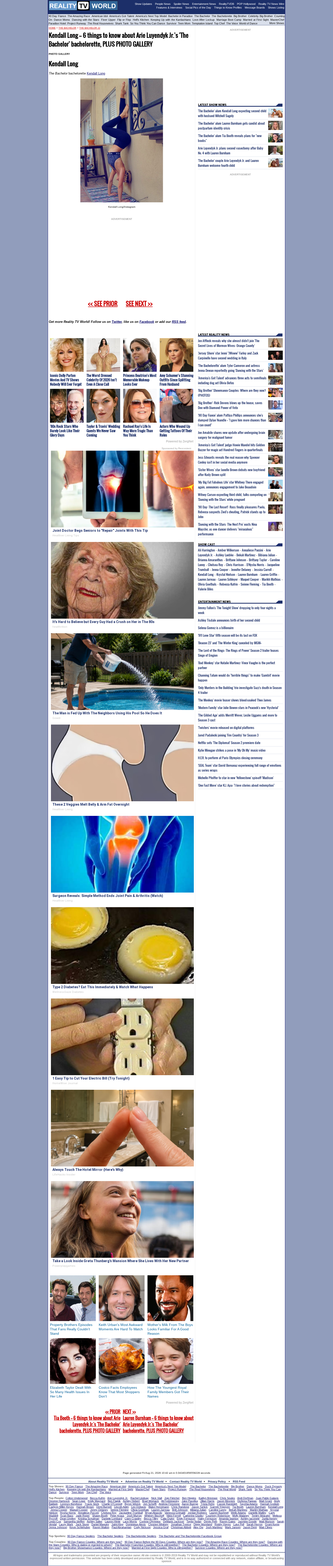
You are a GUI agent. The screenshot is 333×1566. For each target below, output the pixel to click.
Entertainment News (204, 3)
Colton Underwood (77, 1498)
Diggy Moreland (203, 1524)
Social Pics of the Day (198, 7)
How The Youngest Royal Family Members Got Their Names (168, 1392)
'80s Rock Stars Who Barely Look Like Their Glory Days (65, 431)
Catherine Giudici (193, 1515)
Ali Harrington (206, 550)
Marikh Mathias (271, 579)
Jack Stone (82, 1524)
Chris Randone (180, 1506)
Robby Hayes (223, 1524)
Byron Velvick (133, 1503)
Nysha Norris (68, 1512)
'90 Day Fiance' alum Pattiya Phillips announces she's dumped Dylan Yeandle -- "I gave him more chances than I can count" (232, 420)
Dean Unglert (68, 1518)
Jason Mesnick (226, 1501)
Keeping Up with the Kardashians (171, 19)
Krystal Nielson (225, 574)
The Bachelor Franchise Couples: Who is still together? (147, 1544)
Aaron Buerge (190, 1503)
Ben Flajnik (114, 1501)
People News (163, 3)
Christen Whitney (158, 1524)
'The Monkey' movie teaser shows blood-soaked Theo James (234, 700)
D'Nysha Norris (255, 564)
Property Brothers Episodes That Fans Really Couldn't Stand (71, 1329)
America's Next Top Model (151, 16)
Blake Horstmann (158, 1506)
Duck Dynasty (273, 1486)
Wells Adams (238, 1512)
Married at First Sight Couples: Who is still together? (162, 1547)
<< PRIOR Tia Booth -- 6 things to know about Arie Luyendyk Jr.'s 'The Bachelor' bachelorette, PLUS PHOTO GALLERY (87, 1421)
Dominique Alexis (136, 1524)
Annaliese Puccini (252, 550)
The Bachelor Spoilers (110, 1536)
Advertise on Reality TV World (144, 1481)
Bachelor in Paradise (180, 16)
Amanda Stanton (228, 1518)
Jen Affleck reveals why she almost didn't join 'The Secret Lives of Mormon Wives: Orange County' (228, 343)
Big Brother (240, 16)
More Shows (276, 23)
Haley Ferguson (207, 1518)
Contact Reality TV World (186, 1481)
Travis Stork (92, 1503)
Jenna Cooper (220, 569)
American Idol (100, 16)
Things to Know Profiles (228, 7)
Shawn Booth (100, 1515)
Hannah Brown (85, 1506)
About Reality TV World (103, 1481)
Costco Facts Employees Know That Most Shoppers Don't (119, 1392)
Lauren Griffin (269, 574)
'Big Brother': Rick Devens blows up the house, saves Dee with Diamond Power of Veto (230, 405)
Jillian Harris (207, 1501)
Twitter (117, 322)
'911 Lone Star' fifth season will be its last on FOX (227, 635)
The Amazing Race (79, 16)
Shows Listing (276, 7)
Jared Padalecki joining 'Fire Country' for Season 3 (228, 735)
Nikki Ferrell (173, 1515)
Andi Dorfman (245, 1498)
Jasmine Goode (247, 1521)
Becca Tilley (151, 1518)
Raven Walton (101, 1527)
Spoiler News (181, 3)
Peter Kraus (117, 1515)
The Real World (227, 1489)
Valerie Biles (205, 589)
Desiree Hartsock (59, 1501)
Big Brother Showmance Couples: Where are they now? (96, 1547)
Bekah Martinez (245, 554)
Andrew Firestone (169, 1503)
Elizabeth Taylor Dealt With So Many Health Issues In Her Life (70, 1392)
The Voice (232, 23)
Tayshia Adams (249, 1503)
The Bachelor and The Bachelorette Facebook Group (190, 1536)
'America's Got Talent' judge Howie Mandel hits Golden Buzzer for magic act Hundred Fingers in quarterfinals (231, 447)
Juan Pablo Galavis (267, 1498)
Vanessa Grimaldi (175, 1512)
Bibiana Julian (266, 554)
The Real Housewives (101, 23)
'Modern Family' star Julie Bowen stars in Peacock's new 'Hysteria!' (238, 707)
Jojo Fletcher (172, 1498)
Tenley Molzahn (261, 1515)
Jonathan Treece (181, 1524)
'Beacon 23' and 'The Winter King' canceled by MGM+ (229, 642)
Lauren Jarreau (206, 579)
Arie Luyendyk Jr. (117, 1498)
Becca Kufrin (97, 1498)
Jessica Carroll (263, 569)
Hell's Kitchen (141, 19)
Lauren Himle (112, 1521)
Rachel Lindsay (139, 1498)
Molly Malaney (240, 1515)
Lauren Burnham (248, 574)
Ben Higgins (189, 1498)
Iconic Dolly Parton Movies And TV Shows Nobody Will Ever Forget (66, 380)
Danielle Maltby (257, 1512)
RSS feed (179, 322)
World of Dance (248, 23)
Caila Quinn (167, 1518)
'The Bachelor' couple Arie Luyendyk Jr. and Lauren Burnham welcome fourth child (228, 163)
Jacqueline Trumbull (131, 1512)
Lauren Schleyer (228, 579)
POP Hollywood (246, 3)
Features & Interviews (169, 7)
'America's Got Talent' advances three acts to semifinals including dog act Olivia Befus (232, 380)
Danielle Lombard (112, 1518)
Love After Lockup (204, 19)
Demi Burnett (104, 1506)
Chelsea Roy (215, 564)
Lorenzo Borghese (71, 1503)
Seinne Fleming (250, 584)
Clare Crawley (133, 1518)
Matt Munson (266, 1521)
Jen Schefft (150, 1503)
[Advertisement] (166, 1453)
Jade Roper (83, 1515)
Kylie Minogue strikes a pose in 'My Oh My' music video (231, 750)
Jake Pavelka (190, 1501)
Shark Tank (122, 23)
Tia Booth (268, 584)
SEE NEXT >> (139, 303)
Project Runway (76, 23)
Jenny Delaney (99, 1509)
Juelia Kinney (269, 1518)
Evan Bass (66, 1515)
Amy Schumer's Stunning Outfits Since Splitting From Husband (176, 380)
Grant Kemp (272, 1524)
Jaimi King (117, 1524)
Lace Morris (130, 1521)
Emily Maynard (96, 1501)
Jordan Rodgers (197, 1512)
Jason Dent (250, 1527)
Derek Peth (210, 1521)
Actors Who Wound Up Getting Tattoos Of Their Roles (176, 431)
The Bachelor (202, 16)
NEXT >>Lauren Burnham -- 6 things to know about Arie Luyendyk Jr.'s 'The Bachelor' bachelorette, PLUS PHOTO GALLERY (158, 1421)
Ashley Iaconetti (250, 1518)
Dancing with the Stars (85, 19)
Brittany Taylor (258, 559)
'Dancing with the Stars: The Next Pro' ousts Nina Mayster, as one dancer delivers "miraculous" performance (227, 529)
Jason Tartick (200, 1506)
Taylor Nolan (193, 1521)
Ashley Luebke (225, 554)
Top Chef (219, 23)
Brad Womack (150, 1501)
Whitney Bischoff (154, 1515)
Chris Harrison (235, 564)
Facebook (146, 322)
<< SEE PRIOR (103, 303)
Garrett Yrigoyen (220, 1506)
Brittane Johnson (236, 559)
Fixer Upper (108, 19)
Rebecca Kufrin (228, 584)
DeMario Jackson (173, 1521)
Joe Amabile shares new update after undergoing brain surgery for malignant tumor (231, 435)
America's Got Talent (121, 16)
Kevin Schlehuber (79, 1527)
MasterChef (277, 19)
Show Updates (143, 3)
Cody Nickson (142, 1527)
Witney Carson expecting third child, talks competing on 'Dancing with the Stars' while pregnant (232, 497)
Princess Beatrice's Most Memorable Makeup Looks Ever (140, 380)
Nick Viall (156, 1498)
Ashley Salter (94, 1521)
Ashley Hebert (131, 1501)
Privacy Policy (217, 1481)
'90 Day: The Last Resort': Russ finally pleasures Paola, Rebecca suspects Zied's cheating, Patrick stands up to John (231, 511)
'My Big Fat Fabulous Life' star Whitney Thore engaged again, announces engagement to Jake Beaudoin (231, 484)
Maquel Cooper (250, 579)
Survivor (171, 23)
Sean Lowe (78, 1501)
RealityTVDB (226, 3)
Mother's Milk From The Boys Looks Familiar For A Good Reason (170, 1329)
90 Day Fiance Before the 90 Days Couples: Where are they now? (164, 1541)
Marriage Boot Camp (228, 19)
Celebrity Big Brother (260, 16)
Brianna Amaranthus (210, 559)
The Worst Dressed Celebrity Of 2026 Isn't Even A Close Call (102, 380)
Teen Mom (184, 23)
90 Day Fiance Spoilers (81, 1536)
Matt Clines (265, 1527)
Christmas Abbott (181, 1527)
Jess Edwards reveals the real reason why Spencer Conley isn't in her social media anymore (229, 460)
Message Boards (255, 7)
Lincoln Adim (121, 1506)
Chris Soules (227, 1498)
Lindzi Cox (55, 1521)
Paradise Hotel (57, 23)
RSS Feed (239, 1481)
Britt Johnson (180, 1509)
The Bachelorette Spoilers (141, 1536)
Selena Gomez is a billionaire (216, 627)
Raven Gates (227, 1521)
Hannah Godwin (269, 1503)
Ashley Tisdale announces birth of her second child (229, 620)
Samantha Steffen (74, 1521)
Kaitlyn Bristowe (208, 1498)
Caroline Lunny (217, 1509)
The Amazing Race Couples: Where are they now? (235, 1541)
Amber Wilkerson (228, 550)
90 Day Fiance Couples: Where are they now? (95, 1541)
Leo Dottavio (138, 1506)
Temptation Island (202, 23)
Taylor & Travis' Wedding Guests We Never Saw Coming (103, 431)
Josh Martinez (214, 1527)
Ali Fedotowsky (170, 1501)
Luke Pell (238, 1524)
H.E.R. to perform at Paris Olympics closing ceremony (230, 757)
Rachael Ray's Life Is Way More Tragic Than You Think (138, 431)
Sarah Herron (254, 1524)
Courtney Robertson (218, 1515)
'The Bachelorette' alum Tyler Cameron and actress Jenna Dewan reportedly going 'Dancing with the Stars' (231, 368)
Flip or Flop (124, 19)
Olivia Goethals (207, 584)
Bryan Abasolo (153, 1512)
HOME (52, 28)
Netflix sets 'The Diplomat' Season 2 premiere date (229, 742)
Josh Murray (134, 1515)
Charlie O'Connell (112, 1503)
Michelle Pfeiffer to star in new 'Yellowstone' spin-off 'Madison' (236, 777)
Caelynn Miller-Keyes (61, 1506)
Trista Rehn (208, 1503)
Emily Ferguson (186, 1518)
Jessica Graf (160, 1527)
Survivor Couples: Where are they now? (218, 1547)
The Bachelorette (222, 16)
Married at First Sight (256, 19)
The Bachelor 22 (89, 28)
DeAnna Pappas (247, 1501)
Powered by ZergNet (179, 441)
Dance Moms (62, 19)
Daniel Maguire (100, 1524)
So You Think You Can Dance (147, 23)
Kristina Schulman (88, 1518)
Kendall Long (96, 73)
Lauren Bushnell (218, 1512)
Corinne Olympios (150, 1521)
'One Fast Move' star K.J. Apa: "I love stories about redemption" (236, 785)
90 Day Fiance (57, 16)
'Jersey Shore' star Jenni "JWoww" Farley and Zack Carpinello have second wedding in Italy (228, 355)
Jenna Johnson (58, 1527)
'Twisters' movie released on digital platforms (226, 727)
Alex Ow (198, 1527)
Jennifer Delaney (241, 569)
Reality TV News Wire (271, 3)
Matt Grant (265, 1501)
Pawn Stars (159, 1489)
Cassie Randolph (227, 1503)
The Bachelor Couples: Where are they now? (208, 1544)
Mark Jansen (233, 1527)
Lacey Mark (66, 1524)
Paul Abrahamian (121, 1527)
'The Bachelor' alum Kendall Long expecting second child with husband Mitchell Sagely (232, 113)
